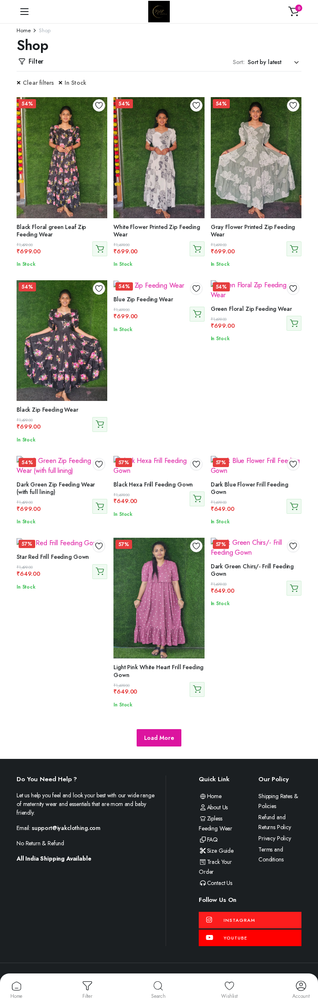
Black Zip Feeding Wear (47, 409)
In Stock (76, 83)
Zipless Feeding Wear (215, 823)
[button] (293, 11)
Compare (102, 133)
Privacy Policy (274, 838)
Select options (99, 248)
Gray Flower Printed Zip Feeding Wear (253, 230)
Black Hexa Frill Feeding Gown (153, 484)
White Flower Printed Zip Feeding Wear (156, 230)
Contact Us (219, 883)
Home (23, 30)
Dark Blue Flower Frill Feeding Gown (249, 488)
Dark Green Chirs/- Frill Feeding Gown (252, 570)
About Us (217, 807)
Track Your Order (215, 867)
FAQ (212, 839)
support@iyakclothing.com (66, 828)
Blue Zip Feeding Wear (143, 299)
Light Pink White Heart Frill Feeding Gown (158, 671)
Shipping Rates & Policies (278, 801)
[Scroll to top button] (304, 967)
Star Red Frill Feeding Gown (53, 557)
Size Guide (220, 851)
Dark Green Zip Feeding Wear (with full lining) (56, 488)
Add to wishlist (99, 105)
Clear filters (38, 83)
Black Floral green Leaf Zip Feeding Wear (51, 230)
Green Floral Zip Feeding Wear (251, 309)
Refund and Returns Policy (274, 822)
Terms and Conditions (270, 854)
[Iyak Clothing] (159, 11)
